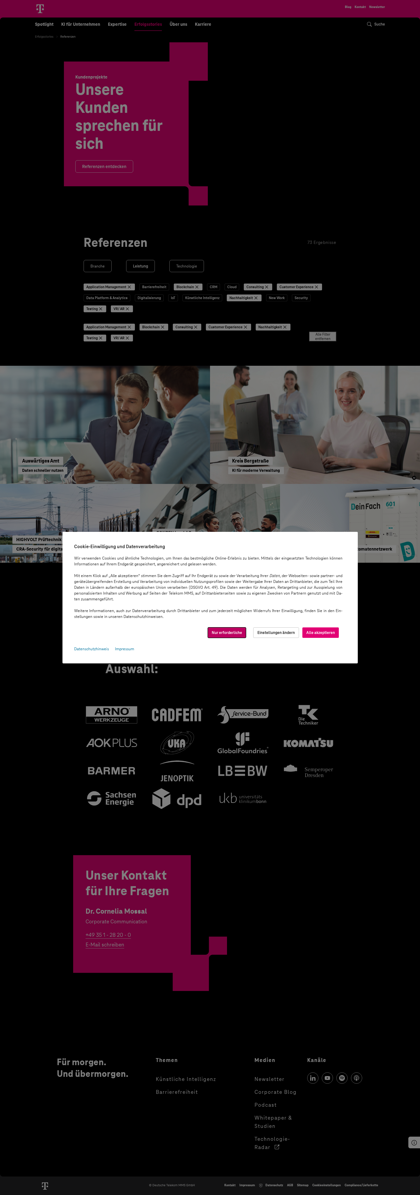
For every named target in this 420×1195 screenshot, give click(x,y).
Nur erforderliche (227, 632)
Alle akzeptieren (320, 632)
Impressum (124, 648)
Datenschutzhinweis (91, 648)
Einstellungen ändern (276, 632)
